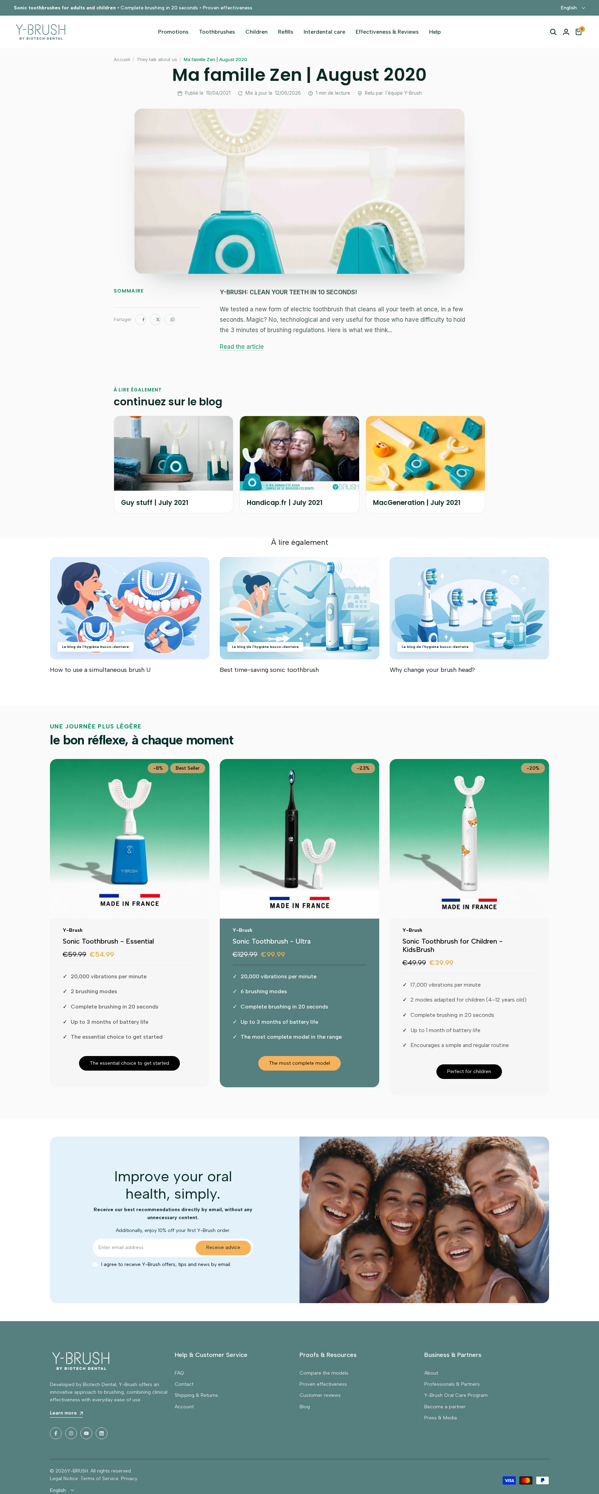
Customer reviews (320, 1395)
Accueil (122, 59)
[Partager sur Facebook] (140, 319)
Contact (184, 1384)
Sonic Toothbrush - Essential (108, 941)
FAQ (179, 1373)
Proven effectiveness (323, 1384)
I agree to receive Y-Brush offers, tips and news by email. (166, 1264)
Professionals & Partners (452, 1384)
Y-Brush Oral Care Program (456, 1395)
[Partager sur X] (155, 319)
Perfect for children (469, 1071)
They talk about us (157, 59)
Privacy (129, 1479)
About (431, 1373)
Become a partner (445, 1407)
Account (184, 1407)
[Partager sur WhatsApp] (169, 319)
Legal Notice (64, 1479)
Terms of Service (99, 1479)
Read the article (242, 346)
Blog (305, 1407)
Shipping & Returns (196, 1395)
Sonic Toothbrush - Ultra (272, 941)
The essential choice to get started (129, 1063)
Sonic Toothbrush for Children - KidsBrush (452, 945)
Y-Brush (73, 930)
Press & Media (440, 1418)
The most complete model (299, 1063)
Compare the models (324, 1373)
